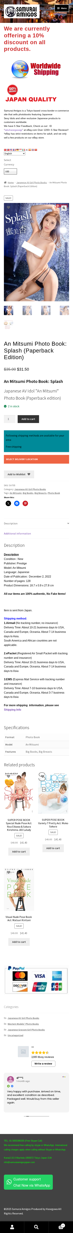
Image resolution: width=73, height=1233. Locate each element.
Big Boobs (28, 493)
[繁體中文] (8, 149)
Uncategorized (15, 1035)
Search (36, 1227)
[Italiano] (23, 149)
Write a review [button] (43, 1063)
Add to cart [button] (19, 851)
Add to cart (28, 419)
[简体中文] (5, 149)
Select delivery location (22, 459)
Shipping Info (12, 709)
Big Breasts (40, 493)
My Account (12, 1227)
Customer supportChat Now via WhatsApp (31, 1182)
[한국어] (26, 149)
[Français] (14, 149)
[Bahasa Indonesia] (20, 149)
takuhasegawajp (13, 130)
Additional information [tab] (17, 533)
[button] (64, 208)
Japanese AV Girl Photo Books (31, 182)
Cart (56, 1224)
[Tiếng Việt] (36, 149)
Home (11, 182)
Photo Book (54, 493)
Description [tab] (10, 523)
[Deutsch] (17, 149)
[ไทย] (32, 149)
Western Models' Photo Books (23, 1023)
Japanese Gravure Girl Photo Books (26, 1029)
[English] (11, 149)
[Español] (29, 149)
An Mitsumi (16, 493)
